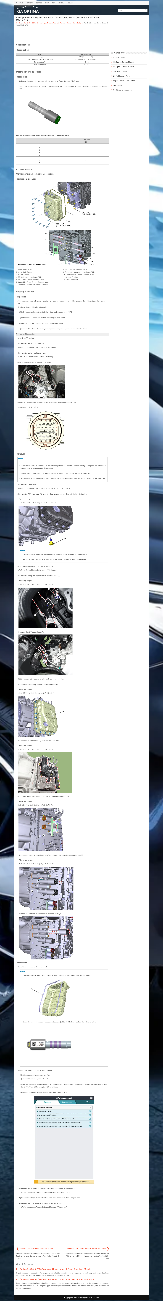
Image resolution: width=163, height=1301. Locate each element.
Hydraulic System (78, 23)
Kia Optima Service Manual (123, 67)
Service (39, 3)
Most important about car (122, 90)
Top (53, 3)
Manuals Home (119, 57)
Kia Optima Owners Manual (123, 62)
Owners (30, 3)
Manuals (19, 3)
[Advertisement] (62, 34)
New (47, 3)
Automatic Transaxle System (62, 23)
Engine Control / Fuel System (124, 81)
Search (71, 3)
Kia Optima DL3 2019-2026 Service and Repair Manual (34, 23)
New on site (117, 85)
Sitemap (61, 3)
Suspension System (120, 71)
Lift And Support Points (121, 76)
